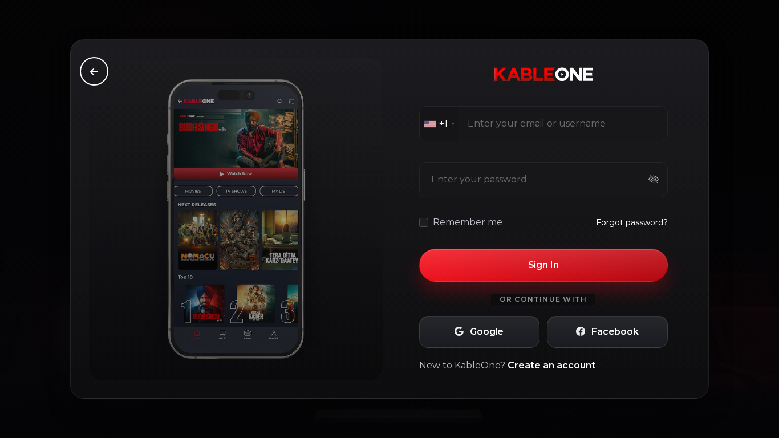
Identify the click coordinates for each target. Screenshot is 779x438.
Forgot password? (632, 222)
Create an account (551, 365)
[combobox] (439, 124)
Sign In (543, 264)
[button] (479, 332)
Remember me (467, 222)
